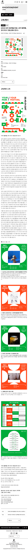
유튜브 (16, 533)
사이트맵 (26, 2)
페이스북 (14, 533)
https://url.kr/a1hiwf (5, 487)
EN (23, 1)
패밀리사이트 (12, 536)
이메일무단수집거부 (15, 530)
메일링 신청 (20, 530)
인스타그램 (11, 533)
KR (22, 1)
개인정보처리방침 (8, 530)
